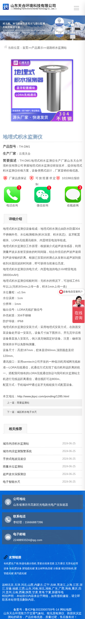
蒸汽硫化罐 (20, 573)
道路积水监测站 (56, 47)
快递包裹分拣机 (28, 563)
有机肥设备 (15, 568)
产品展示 (37, 47)
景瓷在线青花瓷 (45, 563)
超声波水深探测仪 (14, 474)
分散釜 (57, 568)
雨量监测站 (23, 402)
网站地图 (66, 609)
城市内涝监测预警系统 (17, 451)
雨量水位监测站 (13, 466)
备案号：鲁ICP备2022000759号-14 (36, 609)
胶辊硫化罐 (28, 568)
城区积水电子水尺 (27, 412)
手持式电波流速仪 (14, 458)
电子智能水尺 (11, 481)
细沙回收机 (67, 568)
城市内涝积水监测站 (16, 443)
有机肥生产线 (11, 563)
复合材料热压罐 (44, 568)
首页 (25, 47)
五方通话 (60, 563)
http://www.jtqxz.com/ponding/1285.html (43, 396)
